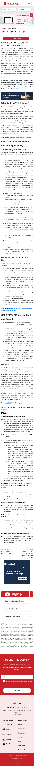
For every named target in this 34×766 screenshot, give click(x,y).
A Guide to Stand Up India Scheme (19, 137)
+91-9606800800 (17, 714)
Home (20, 724)
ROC (17, 89)
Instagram (8, 734)
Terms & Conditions (17, 758)
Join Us (20, 737)
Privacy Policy (17, 762)
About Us (21, 729)
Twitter (7, 729)
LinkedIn (8, 739)
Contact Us (21, 750)
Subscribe (17, 690)
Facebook (8, 725)
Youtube (8, 744)
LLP (18, 322)
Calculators (21, 746)
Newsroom (21, 733)
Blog (19, 741)
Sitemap (17, 764)
